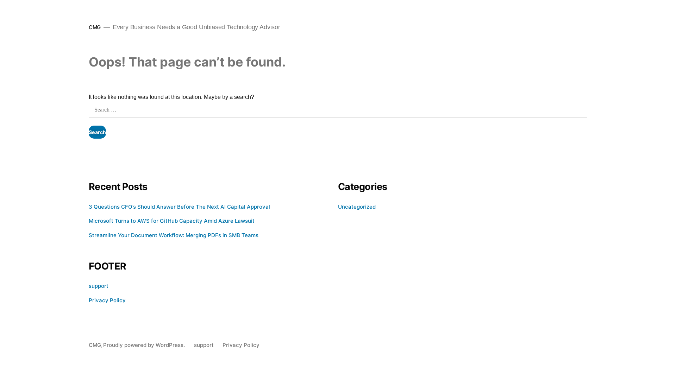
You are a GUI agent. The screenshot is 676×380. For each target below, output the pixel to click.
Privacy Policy (107, 300)
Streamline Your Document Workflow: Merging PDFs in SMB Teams (173, 235)
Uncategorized (357, 206)
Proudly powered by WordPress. (144, 345)
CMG (95, 27)
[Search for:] (338, 110)
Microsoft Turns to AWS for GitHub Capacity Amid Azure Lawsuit (172, 220)
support (98, 286)
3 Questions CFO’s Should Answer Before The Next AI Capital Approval (179, 206)
